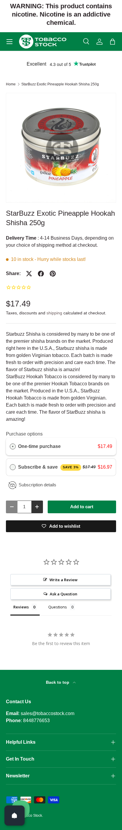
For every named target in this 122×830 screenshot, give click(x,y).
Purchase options (24, 433)
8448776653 (36, 720)
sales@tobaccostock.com (47, 713)
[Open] (14, 815)
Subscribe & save (48, 467)
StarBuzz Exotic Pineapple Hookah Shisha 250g (60, 84)
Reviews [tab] (21, 607)
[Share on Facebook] (41, 274)
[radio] (13, 446)
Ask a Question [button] (63, 594)
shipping (54, 313)
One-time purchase (39, 446)
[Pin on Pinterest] (53, 274)
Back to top (58, 682)
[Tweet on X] (29, 274)
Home (11, 84)
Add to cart (81, 506)
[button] (112, 41)
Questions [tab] (57, 607)
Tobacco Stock (30, 815)
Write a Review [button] (63, 579)
